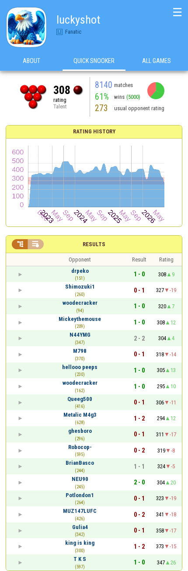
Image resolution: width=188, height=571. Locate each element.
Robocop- (80, 447)
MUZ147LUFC (80, 511)
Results (94, 244)
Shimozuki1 (80, 286)
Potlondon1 (80, 495)
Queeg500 (79, 399)
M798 (80, 351)
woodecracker (80, 302)
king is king (79, 543)
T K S (79, 559)
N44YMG (80, 334)
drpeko (80, 271)
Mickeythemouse (80, 319)
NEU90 (80, 479)
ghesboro (80, 431)
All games (156, 60)
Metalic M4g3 (80, 414)
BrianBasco (80, 463)
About (31, 60)
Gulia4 (80, 527)
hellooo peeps (79, 367)
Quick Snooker (94, 60)
